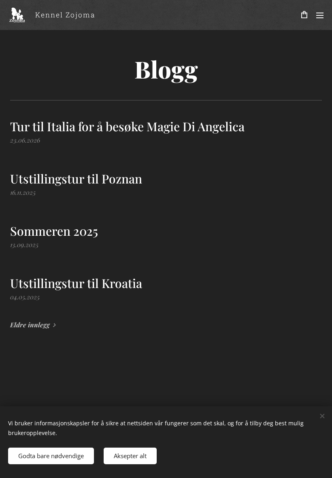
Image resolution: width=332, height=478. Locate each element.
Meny (320, 15)
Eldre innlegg (30, 324)
